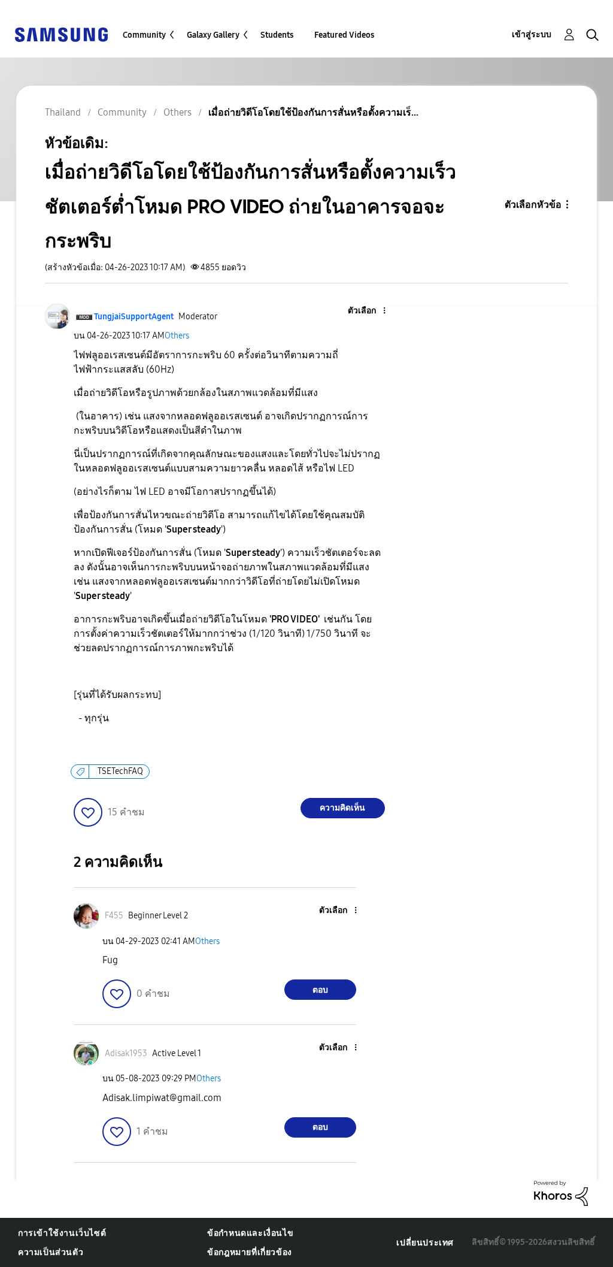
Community (144, 35)
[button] (364, 311)
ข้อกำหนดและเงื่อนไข (250, 1233)
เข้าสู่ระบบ (531, 34)
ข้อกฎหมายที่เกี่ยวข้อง (249, 1252)
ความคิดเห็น (342, 808)
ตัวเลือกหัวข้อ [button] (533, 204)
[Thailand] (61, 34)
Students (276, 35)
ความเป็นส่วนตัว (50, 1252)
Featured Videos (344, 35)
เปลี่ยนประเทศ (425, 1243)
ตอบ (320, 990)
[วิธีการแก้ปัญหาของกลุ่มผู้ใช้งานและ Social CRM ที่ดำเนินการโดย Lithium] (561, 1192)
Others (177, 336)
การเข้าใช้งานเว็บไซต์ (62, 1233)
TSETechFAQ (120, 771)
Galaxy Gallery (213, 35)
